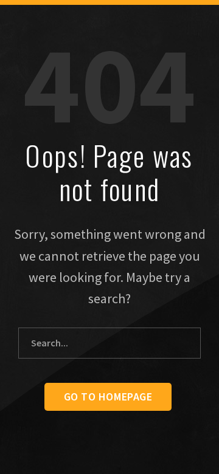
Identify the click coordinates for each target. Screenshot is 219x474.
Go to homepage (108, 397)
